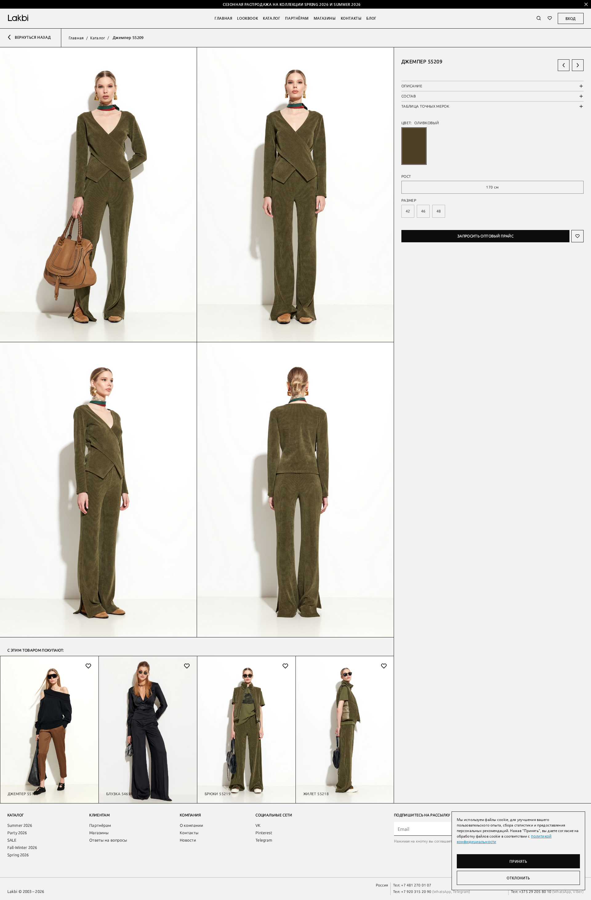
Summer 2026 (19, 825)
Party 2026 (17, 833)
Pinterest (263, 833)
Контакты (351, 18)
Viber (577, 892)
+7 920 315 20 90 (416, 892)
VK (257, 825)
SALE (12, 840)
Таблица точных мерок (425, 106)
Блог (371, 18)
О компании (191, 825)
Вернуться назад (33, 37)
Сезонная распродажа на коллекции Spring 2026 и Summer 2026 (292, 4)
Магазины (325, 18)
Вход (570, 18)
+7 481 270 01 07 (416, 885)
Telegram (263, 840)
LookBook (247, 18)
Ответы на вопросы (108, 840)
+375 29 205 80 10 (535, 892)
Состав (408, 96)
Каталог (271, 18)
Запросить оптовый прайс (485, 236)
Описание (411, 86)
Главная (223, 18)
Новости (188, 840)
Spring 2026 (18, 855)
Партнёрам (296, 18)
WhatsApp (442, 892)
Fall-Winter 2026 (22, 847)
